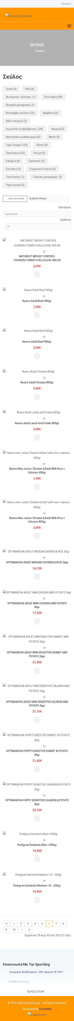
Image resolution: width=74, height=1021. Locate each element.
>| (29, 929)
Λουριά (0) (57, 128)
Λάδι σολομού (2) (16, 120)
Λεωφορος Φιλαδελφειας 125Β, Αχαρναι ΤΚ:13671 (36, 972)
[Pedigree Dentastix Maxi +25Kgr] (37, 833)
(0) (44, 252)
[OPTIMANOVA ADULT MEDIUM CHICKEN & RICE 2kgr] (37, 551)
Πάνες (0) (42, 144)
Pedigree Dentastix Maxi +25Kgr (37, 844)
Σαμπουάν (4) (36, 160)
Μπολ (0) (54, 136)
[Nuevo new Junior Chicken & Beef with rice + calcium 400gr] (37, 455)
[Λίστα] (58, 199)
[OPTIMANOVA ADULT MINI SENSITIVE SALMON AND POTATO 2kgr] (37, 688)
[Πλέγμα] (51, 199)
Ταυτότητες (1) (15, 176)
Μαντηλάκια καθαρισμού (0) (23, 136)
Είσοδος (66, 3)
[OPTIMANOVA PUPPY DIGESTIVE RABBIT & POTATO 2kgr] (37, 737)
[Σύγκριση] (37, 274)
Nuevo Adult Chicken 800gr (37, 382)
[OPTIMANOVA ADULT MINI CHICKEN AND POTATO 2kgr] (37, 592)
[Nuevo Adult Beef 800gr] (37, 330)
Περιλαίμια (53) (15, 152)
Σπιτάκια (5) (13, 168)
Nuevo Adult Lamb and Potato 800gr (37, 423)
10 (14, 929)
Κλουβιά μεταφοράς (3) (20, 104)
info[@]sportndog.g (18, 981)
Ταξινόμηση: (64, 207)
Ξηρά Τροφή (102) (17, 144)
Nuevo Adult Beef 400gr (37, 300)
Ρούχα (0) (39, 152)
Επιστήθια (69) (53, 96)
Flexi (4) (29, 88)
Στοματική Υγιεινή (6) (42, 168)
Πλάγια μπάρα (16, 199)
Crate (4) (11, 88)
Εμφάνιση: (65, 219)
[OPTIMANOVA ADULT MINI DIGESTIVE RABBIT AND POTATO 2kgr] (37, 638)
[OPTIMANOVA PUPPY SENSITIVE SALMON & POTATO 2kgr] (37, 786)
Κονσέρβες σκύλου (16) (20, 112)
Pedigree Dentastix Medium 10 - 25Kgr (37, 885)
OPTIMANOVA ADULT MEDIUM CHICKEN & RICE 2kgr (37, 562)
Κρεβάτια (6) (50, 112)
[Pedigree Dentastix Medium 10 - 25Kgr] (37, 874)
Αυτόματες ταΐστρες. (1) (21, 96)
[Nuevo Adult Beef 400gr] (37, 289)
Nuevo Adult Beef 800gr (37, 341)
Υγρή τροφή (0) (15, 184)
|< (7, 923)
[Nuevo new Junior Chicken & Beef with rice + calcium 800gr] (37, 504)
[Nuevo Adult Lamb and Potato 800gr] (37, 412)
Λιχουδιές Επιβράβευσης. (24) (24, 128)
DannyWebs (45, 1009)
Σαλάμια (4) (13, 160)
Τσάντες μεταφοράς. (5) (47, 176)
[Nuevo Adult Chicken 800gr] (37, 371)
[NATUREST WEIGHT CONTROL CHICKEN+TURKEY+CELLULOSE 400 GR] (37, 242)
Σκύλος (40, 51)
